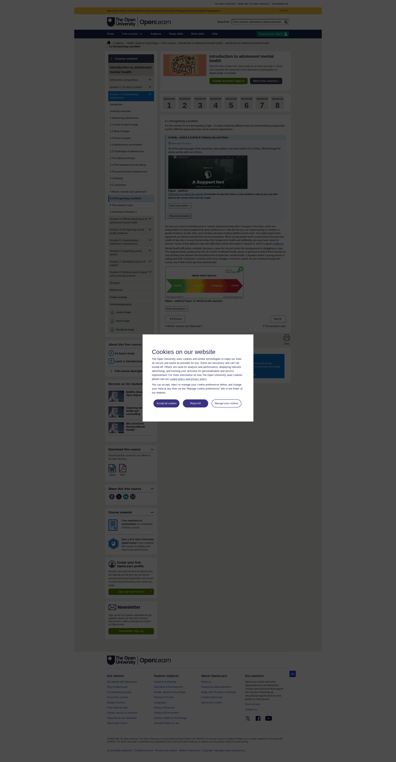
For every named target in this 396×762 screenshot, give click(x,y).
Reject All (195, 403)
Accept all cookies (166, 403)
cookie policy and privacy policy (188, 379)
